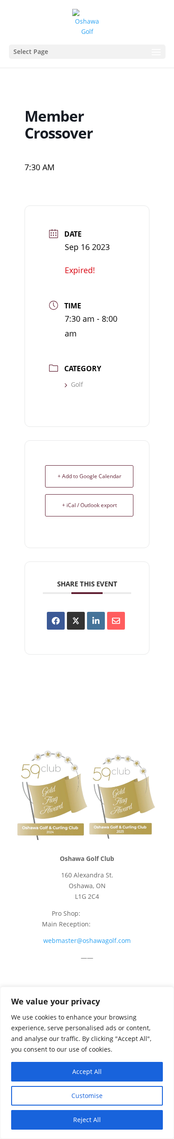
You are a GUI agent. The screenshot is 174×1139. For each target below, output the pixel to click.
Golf (77, 384)
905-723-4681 (112, 924)
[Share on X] (76, 621)
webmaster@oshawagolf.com (87, 940)
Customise (87, 1095)
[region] (87, 1063)
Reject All (87, 1119)
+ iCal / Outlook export (89, 505)
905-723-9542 (102, 913)
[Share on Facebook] (56, 621)
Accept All (87, 1071)
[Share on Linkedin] (96, 621)
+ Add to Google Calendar (89, 476)
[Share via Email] (116, 621)
